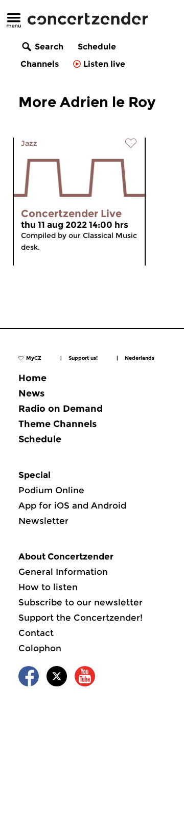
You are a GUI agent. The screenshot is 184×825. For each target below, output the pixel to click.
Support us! (83, 358)
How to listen (48, 587)
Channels (39, 64)
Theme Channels (57, 424)
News (31, 393)
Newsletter (43, 521)
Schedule (97, 46)
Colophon (39, 648)
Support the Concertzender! (80, 618)
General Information (63, 572)
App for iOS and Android (72, 505)
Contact (36, 633)
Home (32, 378)
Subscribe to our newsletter (80, 602)
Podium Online (51, 490)
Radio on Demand (60, 408)
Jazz (29, 143)
